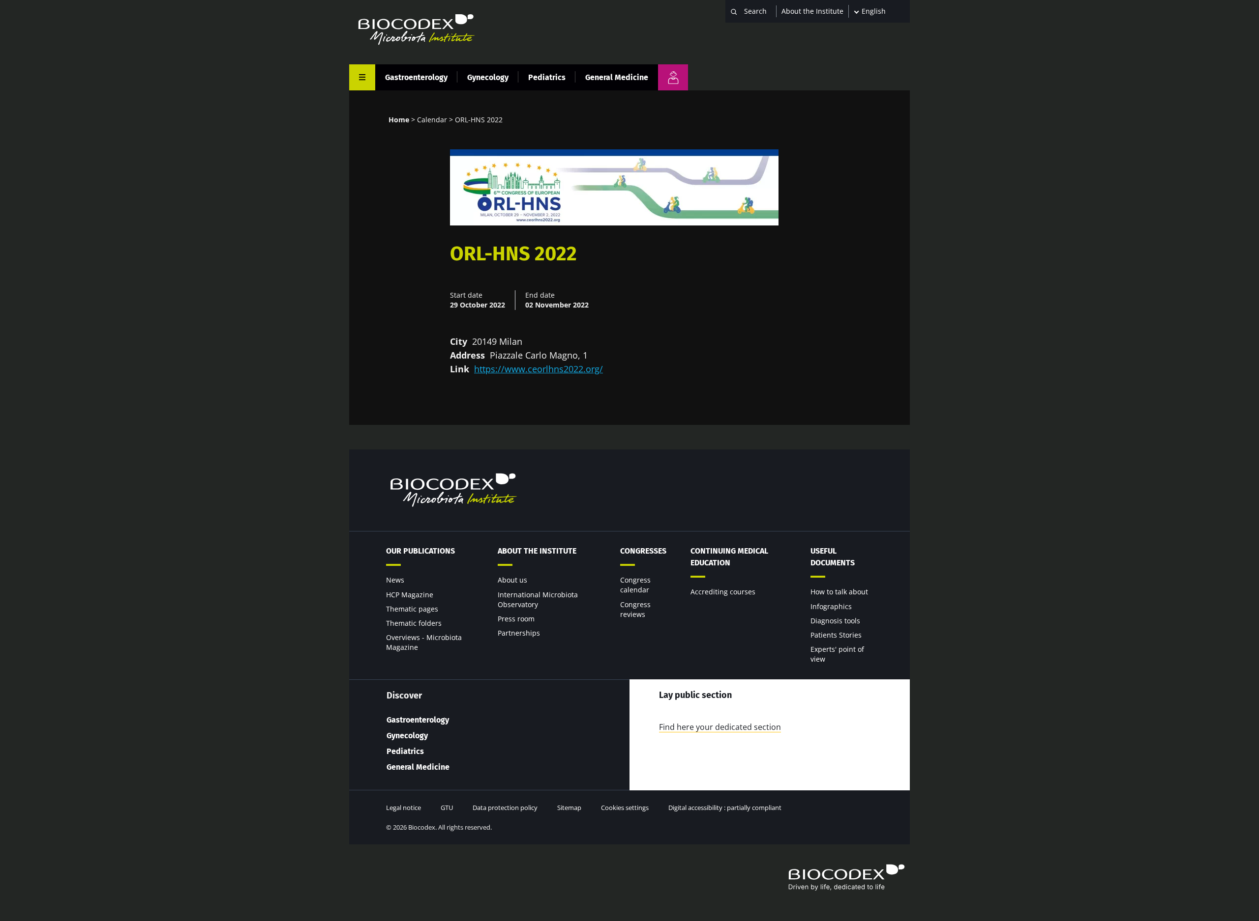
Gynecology (488, 77)
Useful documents (832, 556)
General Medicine (616, 77)
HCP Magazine (409, 594)
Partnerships (519, 633)
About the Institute (812, 11)
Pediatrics (547, 77)
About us (512, 580)
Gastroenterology (416, 77)
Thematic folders (414, 623)
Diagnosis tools (835, 620)
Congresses (643, 551)
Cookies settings (625, 807)
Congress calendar (635, 584)
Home (399, 119)
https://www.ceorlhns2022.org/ (538, 369)
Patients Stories (836, 635)
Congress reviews (635, 609)
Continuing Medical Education (729, 556)
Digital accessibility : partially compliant (724, 807)
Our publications (420, 551)
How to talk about (839, 591)
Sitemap (569, 807)
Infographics (831, 606)
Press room (516, 618)
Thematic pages (412, 609)
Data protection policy (505, 807)
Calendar (432, 119)
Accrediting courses (722, 591)
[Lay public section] (673, 77)
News (395, 580)
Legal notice (403, 807)
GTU (447, 807)
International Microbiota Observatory (538, 599)
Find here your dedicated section (720, 727)
